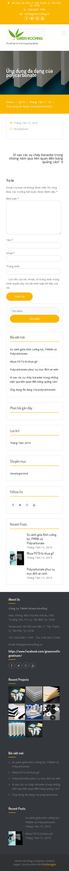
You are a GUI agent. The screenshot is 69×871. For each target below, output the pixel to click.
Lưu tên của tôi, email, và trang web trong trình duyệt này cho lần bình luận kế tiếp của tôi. (32, 283)
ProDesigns (49, 864)
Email (10, 253)
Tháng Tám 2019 (20, 443)
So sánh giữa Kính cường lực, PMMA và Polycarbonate (41, 539)
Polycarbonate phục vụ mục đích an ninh (34, 369)
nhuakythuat (21, 129)
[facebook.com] (13, 505)
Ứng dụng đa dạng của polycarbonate (33, 389)
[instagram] (27, 505)
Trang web (12, 266)
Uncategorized (19, 473)
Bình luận (12, 198)
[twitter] (20, 505)
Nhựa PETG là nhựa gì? (24, 361)
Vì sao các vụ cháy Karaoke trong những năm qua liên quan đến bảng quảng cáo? (36, 158)
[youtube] (34, 505)
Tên (9, 240)
